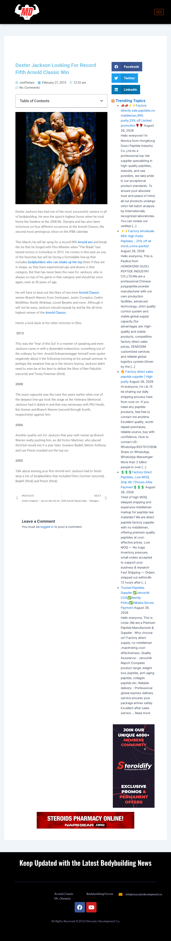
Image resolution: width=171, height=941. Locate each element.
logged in (47, 527)
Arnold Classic (89, 292)
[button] (101, 101)
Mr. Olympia (62, 898)
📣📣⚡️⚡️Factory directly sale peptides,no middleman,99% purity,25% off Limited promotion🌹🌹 (138, 115)
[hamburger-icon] (159, 12)
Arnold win (85, 242)
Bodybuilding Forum (100, 894)
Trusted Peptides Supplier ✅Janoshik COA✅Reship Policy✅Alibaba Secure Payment (137, 598)
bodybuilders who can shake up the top (55, 262)
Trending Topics (130, 100)
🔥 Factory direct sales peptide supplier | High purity (137, 377)
